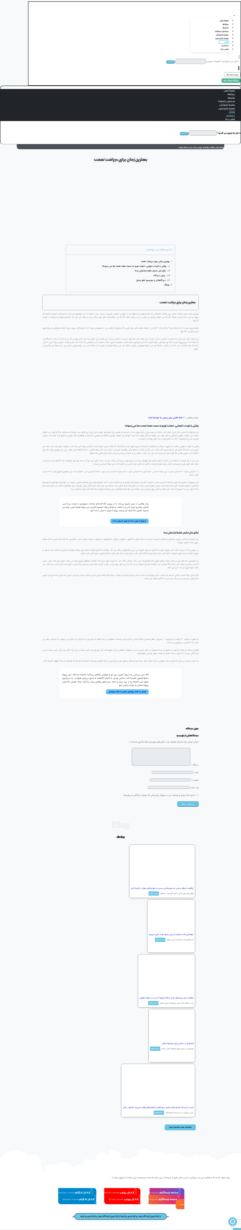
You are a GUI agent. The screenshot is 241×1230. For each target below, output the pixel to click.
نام (196, 772)
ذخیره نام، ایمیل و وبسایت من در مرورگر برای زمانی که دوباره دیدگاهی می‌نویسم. (159, 795)
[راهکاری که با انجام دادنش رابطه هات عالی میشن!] (173, 929)
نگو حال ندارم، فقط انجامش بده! (150, 271)
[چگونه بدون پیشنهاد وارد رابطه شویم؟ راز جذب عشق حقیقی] (173, 992)
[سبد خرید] (239, 68)
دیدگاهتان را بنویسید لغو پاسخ (151, 280)
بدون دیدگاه (160, 275)
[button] (218, 125)
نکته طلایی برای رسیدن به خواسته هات (165, 417)
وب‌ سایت (194, 787)
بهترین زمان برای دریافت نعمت (155, 261)
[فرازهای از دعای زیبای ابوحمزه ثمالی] (173, 1038)
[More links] (230, 15)
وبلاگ (166, 285)
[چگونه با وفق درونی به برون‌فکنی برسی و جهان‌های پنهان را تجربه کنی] (173, 882)
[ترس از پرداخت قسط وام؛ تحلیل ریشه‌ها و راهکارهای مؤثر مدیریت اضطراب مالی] (173, 1102)
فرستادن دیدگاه (188, 804)
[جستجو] (170, 62)
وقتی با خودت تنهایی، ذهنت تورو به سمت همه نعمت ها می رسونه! (134, 266)
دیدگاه (195, 765)
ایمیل (195, 780)
